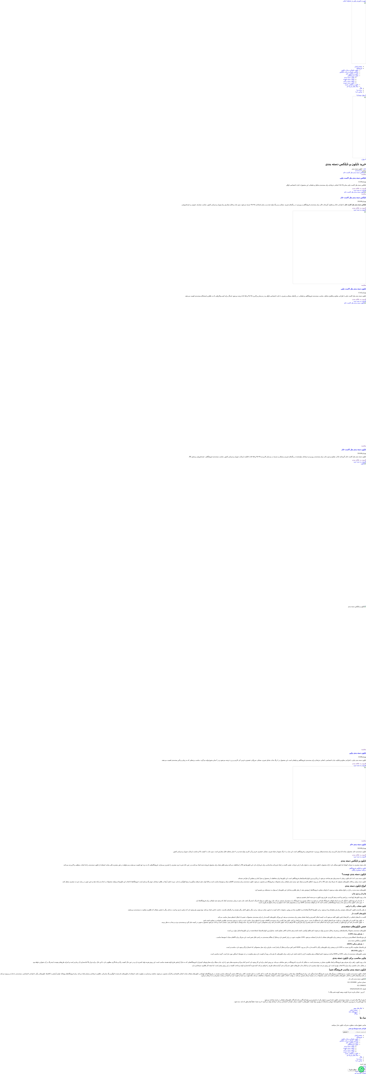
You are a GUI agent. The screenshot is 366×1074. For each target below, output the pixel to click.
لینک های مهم (358, 1008)
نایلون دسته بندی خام (358, 844)
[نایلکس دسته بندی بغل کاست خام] (355, 192)
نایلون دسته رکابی (349, 81)
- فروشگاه (353, 1012)
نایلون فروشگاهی (352, 75)
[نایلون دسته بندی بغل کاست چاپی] (329, 283)
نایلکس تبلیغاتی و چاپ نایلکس (349, 72)
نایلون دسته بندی (349, 77)
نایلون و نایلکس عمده (351, 84)
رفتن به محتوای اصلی (350, 1)
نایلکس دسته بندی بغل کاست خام (353, 198)
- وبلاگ (356, 1013)
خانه (364, 169)
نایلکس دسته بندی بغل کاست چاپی (353, 178)
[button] (360, 190)
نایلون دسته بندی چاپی (357, 753)
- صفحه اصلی (354, 1010)
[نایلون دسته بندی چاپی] (223, 463)
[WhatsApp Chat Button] (361, 1069)
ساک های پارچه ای (352, 86)
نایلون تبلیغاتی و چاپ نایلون (349, 70)
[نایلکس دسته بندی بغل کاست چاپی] (354, 172)
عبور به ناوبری (361, 1)
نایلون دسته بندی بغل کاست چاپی (353, 289)
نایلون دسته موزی (349, 83)
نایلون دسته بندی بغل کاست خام (354, 450)
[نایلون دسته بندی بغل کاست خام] (223, 303)
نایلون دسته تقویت (349, 79)
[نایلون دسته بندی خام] (329, 839)
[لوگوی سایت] (359, 63)
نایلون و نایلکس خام (352, 74)
